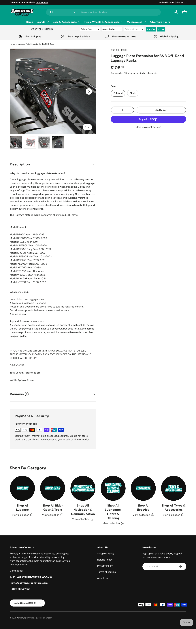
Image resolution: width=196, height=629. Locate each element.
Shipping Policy (105, 553)
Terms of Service (106, 572)
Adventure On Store (25, 618)
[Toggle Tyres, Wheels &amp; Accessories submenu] (122, 22)
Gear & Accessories (65, 22)
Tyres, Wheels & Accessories (102, 22)
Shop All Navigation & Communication (83, 509)
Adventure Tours (160, 22)
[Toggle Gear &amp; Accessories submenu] (79, 22)
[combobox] (103, 12)
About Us (102, 578)
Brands (41, 22)
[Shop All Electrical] (143, 488)
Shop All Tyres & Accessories (173, 507)
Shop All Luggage (22, 507)
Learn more (42, 2)
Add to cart (161, 110)
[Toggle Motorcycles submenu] (145, 22)
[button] (184, 12)
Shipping (128, 73)
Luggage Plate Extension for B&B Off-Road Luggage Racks (36, 44)
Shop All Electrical (143, 507)
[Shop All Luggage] (22, 488)
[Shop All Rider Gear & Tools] (52, 488)
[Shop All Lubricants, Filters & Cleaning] (113, 488)
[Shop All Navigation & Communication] (82, 488)
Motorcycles (134, 22)
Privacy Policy (105, 565)
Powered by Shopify (43, 618)
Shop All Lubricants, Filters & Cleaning (113, 511)
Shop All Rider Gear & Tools (52, 507)
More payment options (148, 127)
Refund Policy (105, 559)
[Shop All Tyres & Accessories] (173, 488)
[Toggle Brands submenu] (47, 22)
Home (29, 22)
